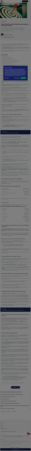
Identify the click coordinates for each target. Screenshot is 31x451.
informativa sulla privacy (23, 75)
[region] (15, 73)
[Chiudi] (26, 67)
